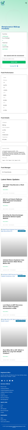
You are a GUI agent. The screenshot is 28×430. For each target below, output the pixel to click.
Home (2, 405)
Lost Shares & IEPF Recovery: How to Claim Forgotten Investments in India (13, 306)
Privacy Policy (3, 419)
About (2, 418)
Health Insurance (4, 395)
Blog (1, 406)
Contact (2, 412)
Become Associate (4, 410)
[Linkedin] (9, 380)
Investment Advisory (5, 388)
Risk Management (4, 399)
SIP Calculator (4, 408)
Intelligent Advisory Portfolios (6, 392)
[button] (25, 3)
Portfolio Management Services (7, 390)
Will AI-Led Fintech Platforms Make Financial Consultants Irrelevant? (12, 200)
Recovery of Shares (5, 397)
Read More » (5, 189)
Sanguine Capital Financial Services (15, 426)
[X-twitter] (4, 380)
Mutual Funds (3, 386)
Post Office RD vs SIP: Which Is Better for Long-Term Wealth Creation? (13, 351)
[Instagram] (7, 380)
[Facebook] (2, 380)
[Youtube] (12, 380)
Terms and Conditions (5, 421)
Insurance (3, 394)
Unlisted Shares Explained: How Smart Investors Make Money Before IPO (13, 261)
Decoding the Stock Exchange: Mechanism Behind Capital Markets (13, 216)
